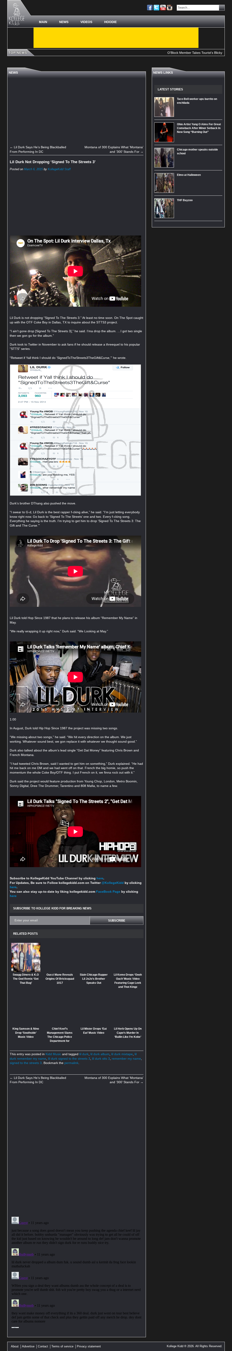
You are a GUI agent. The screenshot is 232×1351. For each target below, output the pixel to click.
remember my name (126, 1058)
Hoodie (110, 22)
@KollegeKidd (113, 883)
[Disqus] (76, 1150)
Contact (43, 1346)
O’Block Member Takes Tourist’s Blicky (169, 52)
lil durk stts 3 (101, 1058)
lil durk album (99, 1054)
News (63, 22)
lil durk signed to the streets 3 (69, 1058)
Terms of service (62, 1346)
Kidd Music (53, 1054)
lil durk (84, 1054)
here (100, 878)
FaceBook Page (108, 891)
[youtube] (163, 7)
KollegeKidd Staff (59, 169)
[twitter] (156, 7)
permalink (71, 1063)
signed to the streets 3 (26, 1063)
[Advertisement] (116, 38)
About (15, 1346)
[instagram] (169, 7)
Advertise (28, 1346)
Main (43, 22)
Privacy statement (89, 1346)
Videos (86, 22)
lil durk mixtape (122, 1054)
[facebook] (150, 7)
